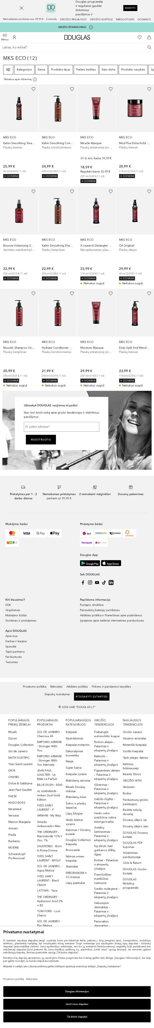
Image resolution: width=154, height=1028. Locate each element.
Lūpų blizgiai (74, 813)
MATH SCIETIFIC (18, 757)
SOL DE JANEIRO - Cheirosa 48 (49, 734)
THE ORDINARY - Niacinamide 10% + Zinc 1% (49, 836)
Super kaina (73, 767)
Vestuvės (129, 787)
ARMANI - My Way (49, 815)
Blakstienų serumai (78, 780)
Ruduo (127, 793)
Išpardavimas (74, 738)
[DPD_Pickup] (101, 542)
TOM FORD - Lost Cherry (48, 913)
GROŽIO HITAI (132, 780)
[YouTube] (97, 583)
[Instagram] (90, 583)
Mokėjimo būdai (16, 615)
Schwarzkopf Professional (16, 856)
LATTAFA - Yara (47, 890)
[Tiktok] (104, 583)
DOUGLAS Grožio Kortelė (135, 871)
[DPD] (86, 533)
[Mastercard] (12, 533)
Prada (12, 834)
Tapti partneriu (15, 651)
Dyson (12, 738)
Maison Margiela (19, 822)
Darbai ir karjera (16, 641)
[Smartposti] (101, 533)
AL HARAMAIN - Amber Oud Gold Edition (48, 795)
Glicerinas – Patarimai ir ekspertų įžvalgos (106, 789)
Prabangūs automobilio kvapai (107, 734)
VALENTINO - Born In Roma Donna (49, 848)
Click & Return (132, 863)
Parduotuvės (125, 19)
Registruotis (41, 439)
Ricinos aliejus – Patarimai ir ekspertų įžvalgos (106, 746)
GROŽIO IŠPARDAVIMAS (72, 27)
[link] (19, 131)
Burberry (14, 841)
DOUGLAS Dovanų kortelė (135, 835)
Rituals (12, 732)
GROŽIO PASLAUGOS (73, 19)
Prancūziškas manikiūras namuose (102, 879)
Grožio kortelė (101, 19)
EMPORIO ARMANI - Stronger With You (49, 746)
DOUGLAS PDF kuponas (133, 845)
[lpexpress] (115, 533)
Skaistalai (72, 866)
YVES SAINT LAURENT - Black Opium (48, 880)
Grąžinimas (12, 610)
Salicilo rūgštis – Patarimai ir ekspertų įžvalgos (106, 803)
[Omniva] (129, 533)
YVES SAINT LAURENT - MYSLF (49, 858)
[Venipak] (86, 542)
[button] (21, 8)
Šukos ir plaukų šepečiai (76, 805)
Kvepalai (71, 732)
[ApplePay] (55, 533)
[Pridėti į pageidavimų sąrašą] (33, 89)
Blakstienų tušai (76, 797)
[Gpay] (40, 533)
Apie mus (11, 636)
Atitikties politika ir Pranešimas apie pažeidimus (111, 615)
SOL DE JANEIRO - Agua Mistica (49, 868)
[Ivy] (12, 542)
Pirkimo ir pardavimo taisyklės (111, 686)
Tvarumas (11, 662)
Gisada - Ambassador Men (49, 824)
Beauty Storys (132, 774)
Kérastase (14, 809)
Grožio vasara (132, 732)
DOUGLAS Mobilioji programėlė (130, 883)
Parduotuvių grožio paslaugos (135, 802)
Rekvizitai (56, 686)
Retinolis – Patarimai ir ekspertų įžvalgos (106, 760)
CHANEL (13, 777)
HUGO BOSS (16, 802)
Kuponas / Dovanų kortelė (78, 832)
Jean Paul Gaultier (20, 790)
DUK (8, 605)
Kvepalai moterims (78, 745)
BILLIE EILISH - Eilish (50, 785)
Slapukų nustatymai (57, 694)
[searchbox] (77, 47)
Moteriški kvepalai (135, 745)
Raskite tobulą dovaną (132, 812)
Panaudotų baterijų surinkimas (100, 610)
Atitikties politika (77, 686)
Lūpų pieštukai (75, 883)
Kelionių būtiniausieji (131, 766)
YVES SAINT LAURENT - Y (45, 807)
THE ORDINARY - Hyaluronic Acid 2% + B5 (50, 901)
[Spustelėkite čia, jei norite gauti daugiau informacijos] (91, 27)
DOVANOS (144, 19)
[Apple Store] (111, 563)
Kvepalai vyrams (76, 774)
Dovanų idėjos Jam (135, 826)
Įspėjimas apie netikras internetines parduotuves (112, 620)
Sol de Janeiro (18, 751)
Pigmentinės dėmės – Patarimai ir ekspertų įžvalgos (107, 775)
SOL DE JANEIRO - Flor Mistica (49, 923)
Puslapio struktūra (92, 605)
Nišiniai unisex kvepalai (75, 858)
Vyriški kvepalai (133, 751)
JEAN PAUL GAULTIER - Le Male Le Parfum (47, 775)
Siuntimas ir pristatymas (20, 620)
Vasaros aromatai (134, 738)
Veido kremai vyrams (74, 822)
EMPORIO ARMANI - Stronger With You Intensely (49, 760)
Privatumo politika (34, 686)
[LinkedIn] (111, 583)
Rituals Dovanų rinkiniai (75, 789)
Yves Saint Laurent (20, 764)
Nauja (69, 761)
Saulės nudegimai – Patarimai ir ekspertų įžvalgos (107, 893)
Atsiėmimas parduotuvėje (132, 855)
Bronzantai (73, 850)
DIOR (11, 770)
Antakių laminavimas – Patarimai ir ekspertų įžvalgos (106, 834)
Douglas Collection (21, 745)
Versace (13, 815)
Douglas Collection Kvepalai (78, 842)
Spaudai (10, 646)
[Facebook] (83, 583)
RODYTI (130, 8)
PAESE (12, 796)
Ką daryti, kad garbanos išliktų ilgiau (104, 850)
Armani (13, 828)
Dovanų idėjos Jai (135, 820)
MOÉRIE (13, 847)
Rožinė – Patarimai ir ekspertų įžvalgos (106, 864)
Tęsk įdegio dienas (135, 757)
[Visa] (26, 533)
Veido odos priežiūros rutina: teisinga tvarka (105, 817)
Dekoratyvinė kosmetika (74, 753)
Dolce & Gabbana (20, 783)
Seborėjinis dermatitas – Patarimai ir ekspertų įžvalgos (106, 909)
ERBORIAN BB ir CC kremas (76, 875)
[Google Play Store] (90, 563)
